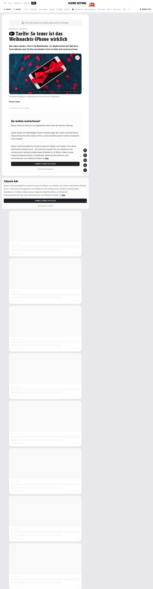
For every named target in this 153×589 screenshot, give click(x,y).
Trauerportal (17, 3)
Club (5, 3)
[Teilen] (85, 165)
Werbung (26, 3)
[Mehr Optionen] (85, 170)
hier (47, 158)
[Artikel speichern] (85, 160)
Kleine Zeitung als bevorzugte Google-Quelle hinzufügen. (47, 23)
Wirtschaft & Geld (17, 29)
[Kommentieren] (85, 155)
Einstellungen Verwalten (45, 169)
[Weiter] (129, 9)
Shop (10, 3)
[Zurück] (25, 9)
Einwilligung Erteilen (45, 164)
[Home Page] (77, 3)
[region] (77, 9)
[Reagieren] (85, 150)
